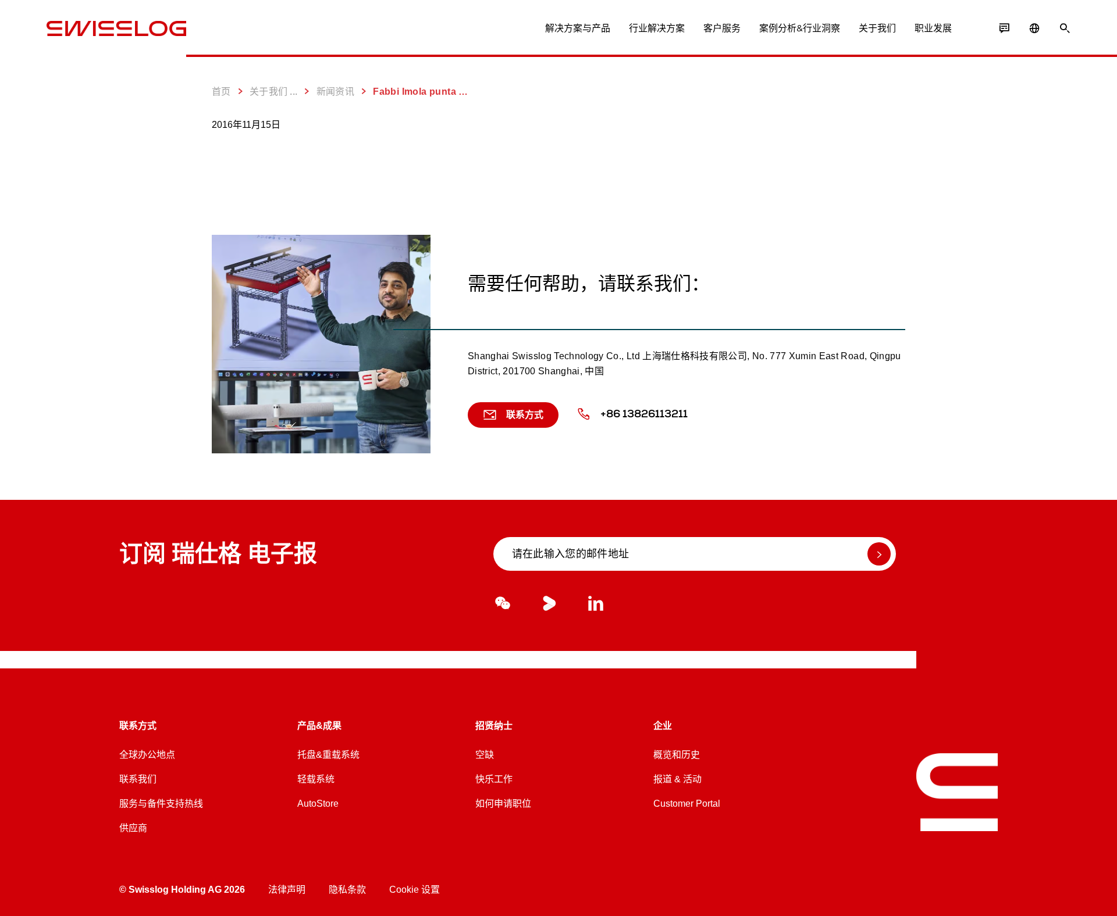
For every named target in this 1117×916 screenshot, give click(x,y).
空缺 (484, 755)
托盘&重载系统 (328, 755)
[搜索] (1064, 28)
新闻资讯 (335, 91)
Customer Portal (686, 803)
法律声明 (286, 889)
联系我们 (137, 779)
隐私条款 (347, 889)
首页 (221, 91)
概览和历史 (676, 755)
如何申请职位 (503, 803)
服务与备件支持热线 (161, 803)
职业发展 (933, 28)
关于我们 (877, 28)
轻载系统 (316, 779)
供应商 (133, 828)
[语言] (1034, 28)
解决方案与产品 (577, 28)
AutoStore (318, 803)
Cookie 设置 (414, 889)
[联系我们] (1004, 28)
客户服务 (722, 28)
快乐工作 (494, 779)
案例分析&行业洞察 (799, 28)
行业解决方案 (657, 28)
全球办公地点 (147, 755)
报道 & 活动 (677, 779)
